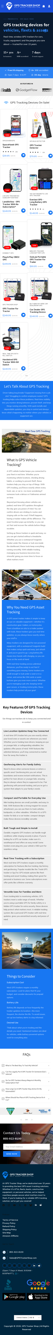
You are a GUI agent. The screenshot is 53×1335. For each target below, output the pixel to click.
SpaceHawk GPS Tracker (11, 145)
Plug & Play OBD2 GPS (11, 258)
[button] (26, 1065)
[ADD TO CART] (23, 155)
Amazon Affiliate (10, 1236)
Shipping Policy (9, 1229)
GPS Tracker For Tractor (10, 309)
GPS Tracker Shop (30, 1326)
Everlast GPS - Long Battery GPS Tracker (38, 202)
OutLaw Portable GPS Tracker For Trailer (38, 259)
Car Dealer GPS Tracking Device (38, 310)
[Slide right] (32, 376)
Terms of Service (10, 1220)
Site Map (6, 1232)
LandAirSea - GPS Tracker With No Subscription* (11, 204)
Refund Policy (8, 1226)
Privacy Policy (8, 1223)
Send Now (11, 1154)
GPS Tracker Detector (36, 146)
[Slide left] (21, 376)
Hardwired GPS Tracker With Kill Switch (11, 362)
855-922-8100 (12, 1138)
